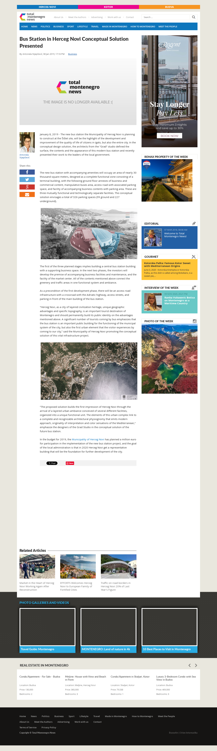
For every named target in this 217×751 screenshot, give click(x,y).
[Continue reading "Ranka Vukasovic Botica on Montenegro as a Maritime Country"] (153, 302)
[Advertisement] (77, 508)
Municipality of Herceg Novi (88, 439)
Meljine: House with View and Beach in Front (85, 678)
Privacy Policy (49, 727)
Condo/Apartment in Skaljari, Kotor (130, 676)
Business (58, 26)
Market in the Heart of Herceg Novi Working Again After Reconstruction (36, 586)
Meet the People (168, 26)
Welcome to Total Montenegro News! (175, 235)
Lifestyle (82, 26)
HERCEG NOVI (47, 7)
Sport (70, 26)
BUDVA (169, 7)
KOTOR (108, 7)
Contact (130, 17)
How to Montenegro (143, 26)
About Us (58, 17)
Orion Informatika (189, 732)
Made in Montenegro (114, 26)
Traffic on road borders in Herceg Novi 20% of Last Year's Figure (116, 586)
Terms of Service (27, 727)
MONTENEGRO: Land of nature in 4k (106, 649)
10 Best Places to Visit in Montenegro (167, 649)
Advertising (97, 17)
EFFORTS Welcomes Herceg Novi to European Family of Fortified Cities (76, 586)
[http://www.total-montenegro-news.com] (32, 17)
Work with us (114, 17)
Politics (45, 26)
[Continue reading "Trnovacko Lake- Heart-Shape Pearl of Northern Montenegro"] (170, 358)
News (34, 26)
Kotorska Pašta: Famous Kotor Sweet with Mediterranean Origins (167, 264)
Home (24, 26)
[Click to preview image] (77, 91)
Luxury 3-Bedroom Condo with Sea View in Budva (176, 678)
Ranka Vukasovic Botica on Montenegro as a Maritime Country (179, 300)
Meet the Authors (77, 17)
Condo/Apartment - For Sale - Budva (39, 676)
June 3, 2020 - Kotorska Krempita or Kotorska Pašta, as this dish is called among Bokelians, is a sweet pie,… (168, 272)
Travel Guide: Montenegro (37, 649)
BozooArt (173, 732)
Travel (95, 26)
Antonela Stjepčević (32, 53)
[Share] (27, 172)
